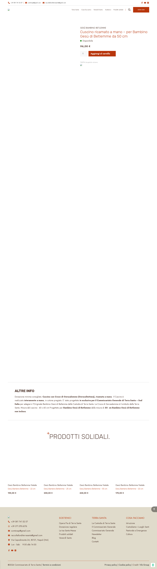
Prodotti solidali (66, 534)
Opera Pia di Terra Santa (70, 523)
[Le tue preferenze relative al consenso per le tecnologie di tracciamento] (153, 565)
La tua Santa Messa (67, 530)
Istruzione (130, 523)
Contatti (95, 541)
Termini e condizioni (52, 564)
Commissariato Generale (103, 530)
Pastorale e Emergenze (136, 530)
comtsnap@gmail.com (34, 3)
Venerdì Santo (98, 10)
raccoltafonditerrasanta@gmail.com (55, 3)
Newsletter (97, 534)
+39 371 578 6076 (19, 526)
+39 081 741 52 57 (16, 3)
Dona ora (141, 10)
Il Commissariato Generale (104, 526)
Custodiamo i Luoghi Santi (137, 526)
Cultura (129, 534)
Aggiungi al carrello (100, 53)
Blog (94, 537)
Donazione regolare (68, 526)
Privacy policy (111, 564)
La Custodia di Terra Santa (103, 523)
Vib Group (144, 564)
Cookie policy (125, 564)
